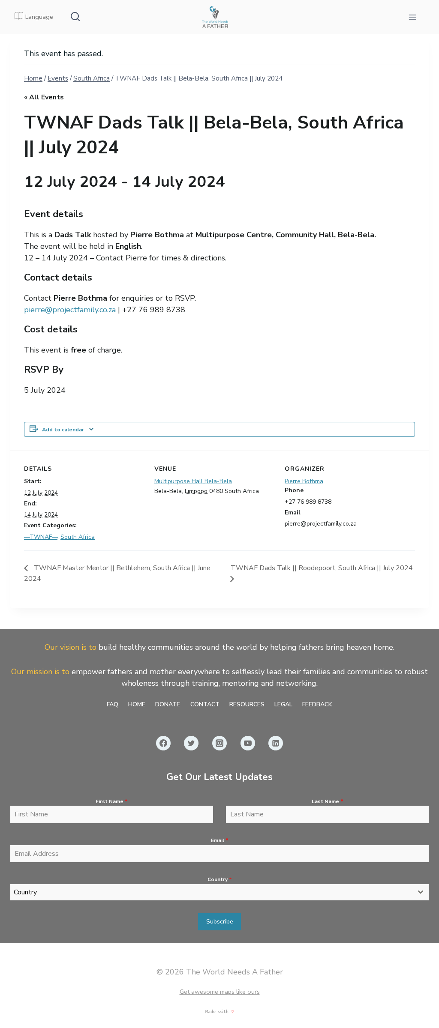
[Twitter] (191, 743)
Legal (283, 704)
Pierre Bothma (304, 481)
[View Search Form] (75, 17)
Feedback (317, 704)
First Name (112, 801)
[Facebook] (163, 743)
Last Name (327, 801)
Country (219, 879)
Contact (205, 704)
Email (220, 840)
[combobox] (219, 892)
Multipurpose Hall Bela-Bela (193, 481)
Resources (247, 704)
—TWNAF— (40, 537)
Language (39, 16)
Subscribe (219, 921)
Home (136, 704)
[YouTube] (248, 743)
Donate (167, 704)
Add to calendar (63, 429)
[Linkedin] (275, 743)
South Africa (77, 537)
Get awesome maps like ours (220, 991)
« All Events (44, 97)
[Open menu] (412, 17)
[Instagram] (219, 743)
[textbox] (211, 892)
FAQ (112, 704)
